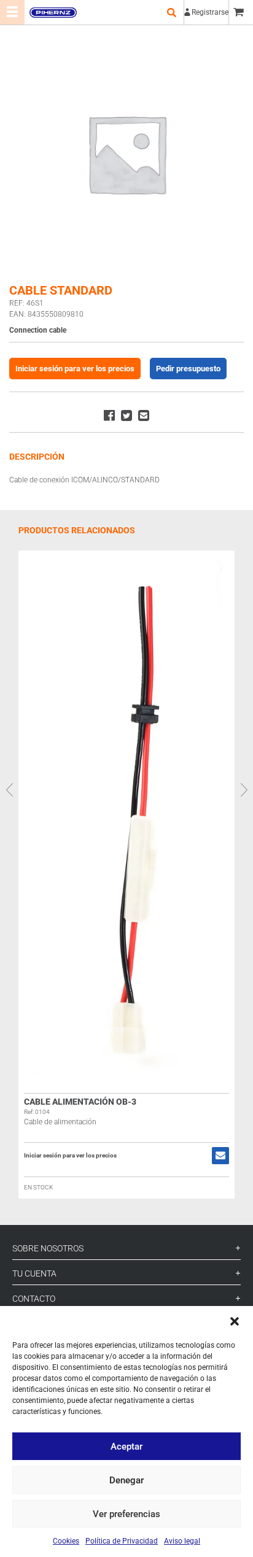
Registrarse (210, 12)
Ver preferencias (126, 1514)
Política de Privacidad (121, 1541)
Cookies (66, 1541)
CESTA (240, 12)
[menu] (12, 12)
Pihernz (53, 12)
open (171, 12)
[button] (234, 1321)
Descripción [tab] (36, 457)
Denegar (126, 1480)
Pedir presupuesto (188, 368)
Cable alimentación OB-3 (80, 1102)
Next (244, 789)
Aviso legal (182, 1541)
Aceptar (126, 1446)
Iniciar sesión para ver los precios (74, 368)
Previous (9, 789)
